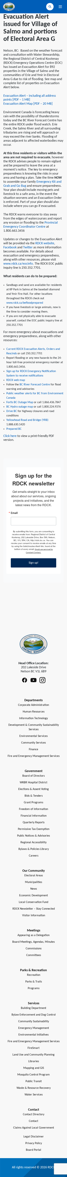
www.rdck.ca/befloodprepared (24, 302)
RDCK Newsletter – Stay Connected (33, 908)
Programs (33, 988)
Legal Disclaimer (33, 1136)
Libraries (33, 1061)
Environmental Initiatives (33, 1034)
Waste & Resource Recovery (34, 1088)
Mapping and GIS (33, 1068)
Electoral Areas (33, 875)
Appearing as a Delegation (33, 935)
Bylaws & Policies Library (33, 849)
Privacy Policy (33, 1143)
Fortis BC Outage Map (19, 402)
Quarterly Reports (33, 822)
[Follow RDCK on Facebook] (25, 680)
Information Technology (33, 718)
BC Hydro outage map (19, 406)
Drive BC (11, 411)
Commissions (34, 948)
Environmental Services (33, 736)
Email (14, 513)
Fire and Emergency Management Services (34, 756)
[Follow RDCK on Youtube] (33, 680)
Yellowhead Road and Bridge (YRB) (27, 420)
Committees (33, 955)
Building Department (33, 1008)
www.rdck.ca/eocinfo (18, 264)
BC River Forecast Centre (35, 384)
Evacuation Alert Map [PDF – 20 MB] (28, 104)
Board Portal (33, 1150)
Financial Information (34, 815)
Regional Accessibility (33, 842)
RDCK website (44, 243)
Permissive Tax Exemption (33, 829)
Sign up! (33, 562)
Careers (33, 855)
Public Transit (33, 1081)
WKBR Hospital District (33, 782)
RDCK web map (15, 380)
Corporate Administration (33, 705)
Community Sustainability (33, 1021)
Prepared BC (14, 429)
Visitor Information (33, 915)
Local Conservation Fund (33, 902)
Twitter (28, 247)
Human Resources (33, 711)
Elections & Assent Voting (33, 789)
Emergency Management (33, 1028)
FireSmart (33, 1048)
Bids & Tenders (34, 795)
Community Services (33, 742)
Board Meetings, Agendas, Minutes (33, 941)
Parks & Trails (33, 981)
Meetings (33, 930)
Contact (33, 1121)
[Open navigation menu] (60, 6)
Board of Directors (33, 775)
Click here (10, 436)
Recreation (33, 975)
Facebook (10, 247)
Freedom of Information (33, 809)
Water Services (34, 1094)
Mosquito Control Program (33, 1074)
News (33, 888)
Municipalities (33, 882)
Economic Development (33, 895)
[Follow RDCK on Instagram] (42, 680)
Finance (33, 749)
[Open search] (50, 6)
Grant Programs (33, 802)
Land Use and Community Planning (33, 1054)
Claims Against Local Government (33, 1127)
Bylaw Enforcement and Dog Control (34, 1014)
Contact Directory (33, 1114)
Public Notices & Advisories (33, 835)
